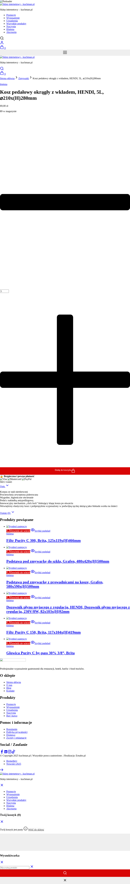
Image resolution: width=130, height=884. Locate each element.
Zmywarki (23, 78)
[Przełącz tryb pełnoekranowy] (65, 838)
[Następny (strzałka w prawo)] (65, 849)
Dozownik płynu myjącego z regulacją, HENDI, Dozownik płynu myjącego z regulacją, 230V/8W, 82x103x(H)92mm (68, 609)
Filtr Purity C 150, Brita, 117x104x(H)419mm (43, 632)
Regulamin (11, 729)
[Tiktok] (13, 752)
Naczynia (11, 26)
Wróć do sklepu (36, 829)
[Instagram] (9, 752)
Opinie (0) (5, 513)
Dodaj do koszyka (63, 470)
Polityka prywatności (16, 732)
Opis (2, 486)
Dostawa (10, 735)
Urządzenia (12, 20)
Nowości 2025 (13, 764)
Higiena (10, 29)
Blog (8, 688)
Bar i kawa (11, 715)
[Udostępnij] (65, 840)
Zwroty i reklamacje (16, 737)
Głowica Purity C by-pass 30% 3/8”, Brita (40, 653)
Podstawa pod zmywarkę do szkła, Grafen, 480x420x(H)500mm (57, 561)
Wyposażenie (13, 18)
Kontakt (10, 690)
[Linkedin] (6, 752)
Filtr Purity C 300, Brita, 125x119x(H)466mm (43, 540)
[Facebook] (2, 752)
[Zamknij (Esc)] (65, 843)
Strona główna (7, 78)
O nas (9, 685)
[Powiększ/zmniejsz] (65, 835)
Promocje (11, 15)
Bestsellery (11, 761)
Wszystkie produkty (16, 23)
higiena (3, 84)
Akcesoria (11, 32)
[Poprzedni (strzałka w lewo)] (65, 846)
